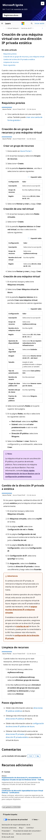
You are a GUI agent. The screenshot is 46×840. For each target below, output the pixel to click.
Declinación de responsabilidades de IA (16, 825)
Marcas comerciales (23, 834)
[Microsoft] (23, 23)
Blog (20, 828)
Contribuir (30, 828)
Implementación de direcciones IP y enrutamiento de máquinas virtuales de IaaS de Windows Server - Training (23, 779)
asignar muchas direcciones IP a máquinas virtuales (21, 609)
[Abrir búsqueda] (32, 23)
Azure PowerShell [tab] (19, 109)
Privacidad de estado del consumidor (26, 831)
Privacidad (5, 831)
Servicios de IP (26, 28)
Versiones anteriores (9, 828)
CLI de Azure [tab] (31, 109)
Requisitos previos (10, 54)
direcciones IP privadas (15, 734)
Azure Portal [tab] (6, 109)
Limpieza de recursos (11, 62)
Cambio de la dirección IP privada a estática (19, 59)
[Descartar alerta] (42, 3)
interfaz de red (22, 626)
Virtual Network (13, 28)
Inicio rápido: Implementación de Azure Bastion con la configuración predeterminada (22, 473)
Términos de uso (8, 834)
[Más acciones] (42, 28)
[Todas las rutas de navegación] (3, 28)
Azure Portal (25, 151)
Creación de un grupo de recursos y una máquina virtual (23, 57)
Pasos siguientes (9, 65)
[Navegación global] (2, 23)
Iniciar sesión (39, 23)
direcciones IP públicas (15, 719)
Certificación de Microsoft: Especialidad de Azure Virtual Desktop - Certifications (22, 792)
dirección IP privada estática (17, 737)
